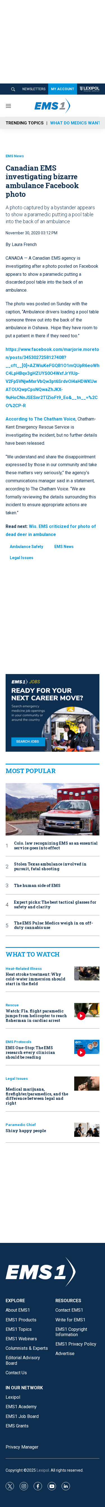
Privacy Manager (22, 1447)
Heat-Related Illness (24, 969)
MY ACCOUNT (62, 89)
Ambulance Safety (26, 546)
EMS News (15, 156)
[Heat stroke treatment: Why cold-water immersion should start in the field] (86, 974)
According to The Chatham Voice (41, 419)
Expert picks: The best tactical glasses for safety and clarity (55, 904)
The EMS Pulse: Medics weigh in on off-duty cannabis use (53, 925)
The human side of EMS (37, 885)
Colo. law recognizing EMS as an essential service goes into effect (56, 845)
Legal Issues (21, 557)
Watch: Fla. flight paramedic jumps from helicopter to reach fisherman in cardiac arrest (36, 1015)
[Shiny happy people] (86, 1130)
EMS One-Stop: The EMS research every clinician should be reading (30, 1052)
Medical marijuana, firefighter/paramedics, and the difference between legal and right (37, 1096)
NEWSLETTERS (33, 89)
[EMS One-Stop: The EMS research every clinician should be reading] (86, 1047)
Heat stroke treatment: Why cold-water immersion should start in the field (35, 979)
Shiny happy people (26, 1130)
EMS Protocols (18, 1042)
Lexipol (43, 1470)
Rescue (12, 1005)
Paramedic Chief (21, 1125)
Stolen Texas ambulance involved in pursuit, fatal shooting (50, 866)
